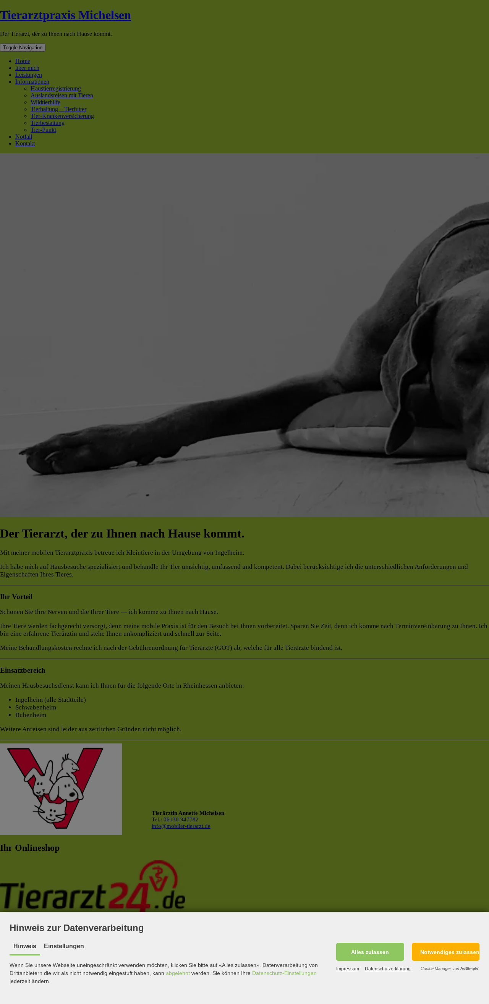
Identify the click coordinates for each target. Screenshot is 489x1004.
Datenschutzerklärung (388, 969)
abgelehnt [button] (178, 973)
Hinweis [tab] (24, 946)
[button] (370, 952)
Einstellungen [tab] (64, 946)
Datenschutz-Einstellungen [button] (284, 973)
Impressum (347, 969)
